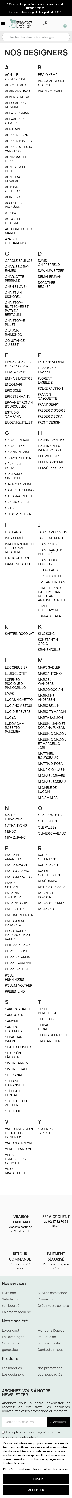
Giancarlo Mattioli (14, 476)
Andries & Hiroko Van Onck (19, 149)
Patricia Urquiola (13, 895)
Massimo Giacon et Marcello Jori (52, 743)
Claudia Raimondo (13, 332)
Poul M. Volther (18, 985)
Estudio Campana (13, 414)
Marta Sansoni (51, 717)
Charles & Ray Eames (17, 268)
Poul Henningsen (15, 977)
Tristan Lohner (51, 1041)
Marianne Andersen (46, 697)
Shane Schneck (18, 1047)
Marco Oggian (50, 689)
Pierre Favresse (18, 963)
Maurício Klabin (51, 769)
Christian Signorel (13, 294)
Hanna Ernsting (51, 440)
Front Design (49, 422)
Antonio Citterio (12, 189)
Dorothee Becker (46, 284)
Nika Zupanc (15, 837)
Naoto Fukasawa (13, 817)
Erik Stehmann (17, 396)
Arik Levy (12, 197)
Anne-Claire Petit (15, 169)
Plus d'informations (16, 1469)
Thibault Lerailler (46, 1027)
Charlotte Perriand (14, 278)
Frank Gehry (48, 404)
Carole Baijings (18, 260)
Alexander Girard (14, 121)
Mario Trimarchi (52, 711)
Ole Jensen (47, 821)
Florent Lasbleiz (45, 380)
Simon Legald (16, 1069)
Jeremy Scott (50, 576)
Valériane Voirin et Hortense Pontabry (19, 1133)
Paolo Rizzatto (18, 877)
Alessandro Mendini (15, 105)
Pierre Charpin (17, 957)
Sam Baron (14, 1015)
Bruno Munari (50, 91)
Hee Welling (48, 456)
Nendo (10, 831)
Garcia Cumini (17, 452)
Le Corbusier (16, 667)
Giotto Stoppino (19, 490)
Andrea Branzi (17, 135)
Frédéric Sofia (50, 416)
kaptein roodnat (19, 633)
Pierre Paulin (16, 969)
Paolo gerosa (17, 871)
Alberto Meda (17, 97)
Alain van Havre (18, 91)
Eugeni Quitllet (19, 422)
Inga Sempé (14, 538)
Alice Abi (12, 129)
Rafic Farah (48, 865)
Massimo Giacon (52, 733)
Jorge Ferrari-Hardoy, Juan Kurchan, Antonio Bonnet (52, 594)
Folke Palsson (50, 388)
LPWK (9, 693)
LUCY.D (10, 717)
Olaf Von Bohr (50, 815)
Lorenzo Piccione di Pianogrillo (15, 683)
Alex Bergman (17, 113)
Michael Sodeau (52, 781)
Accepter (36, 1490)
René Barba (47, 881)
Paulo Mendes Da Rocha (17, 923)
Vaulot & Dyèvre (19, 1143)
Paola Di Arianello (13, 857)
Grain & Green (17, 502)
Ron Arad (46, 909)
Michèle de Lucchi (47, 789)
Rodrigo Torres (51, 903)
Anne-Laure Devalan (15, 179)
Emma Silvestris (19, 378)
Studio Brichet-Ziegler (18, 1103)
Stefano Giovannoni (14, 1083)
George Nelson (18, 458)
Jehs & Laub (48, 570)
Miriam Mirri (48, 797)
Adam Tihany (15, 85)
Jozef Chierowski (48, 608)
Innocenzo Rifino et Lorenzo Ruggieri (19, 548)
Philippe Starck (18, 945)
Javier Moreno (50, 538)
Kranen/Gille (49, 649)
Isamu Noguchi (18, 564)
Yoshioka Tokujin (46, 1131)
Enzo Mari (13, 384)
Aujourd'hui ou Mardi (18, 231)
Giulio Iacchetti (19, 496)
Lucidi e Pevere (18, 711)
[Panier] (63, 23)
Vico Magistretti (15, 1171)
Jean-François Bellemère (50, 552)
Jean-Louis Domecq (47, 562)
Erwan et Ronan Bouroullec (19, 404)
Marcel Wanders (46, 681)
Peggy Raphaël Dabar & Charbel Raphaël (19, 935)
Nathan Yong (16, 825)
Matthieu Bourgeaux (48, 755)
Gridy (9, 508)
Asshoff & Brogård (13, 205)
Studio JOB (14, 1111)
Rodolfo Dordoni (45, 895)
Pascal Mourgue (13, 885)
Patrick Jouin (16, 903)
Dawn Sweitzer (51, 270)
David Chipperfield (49, 262)
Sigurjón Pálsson (13, 1055)
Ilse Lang (13, 532)
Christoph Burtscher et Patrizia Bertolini (17, 308)
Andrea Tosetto (19, 141)
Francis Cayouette (47, 396)
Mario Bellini (49, 705)
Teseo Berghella (47, 1011)
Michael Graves (51, 775)
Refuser (36, 1479)
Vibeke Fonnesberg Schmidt (15, 1159)
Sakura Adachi (17, 1009)
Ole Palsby (47, 827)
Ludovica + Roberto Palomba (14, 727)
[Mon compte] (51, 23)
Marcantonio (50, 673)
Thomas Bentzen (52, 1035)
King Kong (46, 633)
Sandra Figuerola (14, 1029)
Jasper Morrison (52, 532)
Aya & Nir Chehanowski (17, 241)
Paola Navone (17, 865)
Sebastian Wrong (13, 1039)
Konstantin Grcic (48, 641)
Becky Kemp (47, 74)
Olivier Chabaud (52, 833)
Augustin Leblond (13, 221)
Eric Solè (13, 390)
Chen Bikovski (16, 286)
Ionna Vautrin (17, 558)
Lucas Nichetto (19, 699)
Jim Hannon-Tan (51, 582)
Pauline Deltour (19, 915)
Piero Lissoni (16, 951)
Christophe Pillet (15, 322)
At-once (12, 213)
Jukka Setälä (49, 616)
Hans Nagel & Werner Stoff (50, 448)
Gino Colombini (18, 484)
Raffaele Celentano (47, 857)
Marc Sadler (49, 667)
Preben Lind (15, 991)
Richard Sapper (51, 887)
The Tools (46, 1019)
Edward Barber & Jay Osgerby (18, 364)
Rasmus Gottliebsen (49, 873)
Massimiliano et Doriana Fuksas (51, 725)
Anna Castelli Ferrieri (17, 159)
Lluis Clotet (16, 673)
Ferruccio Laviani (47, 370)
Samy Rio (12, 1021)
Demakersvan (49, 276)
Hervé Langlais (51, 468)
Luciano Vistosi (18, 705)
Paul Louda (15, 909)
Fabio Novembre (51, 362)
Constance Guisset (15, 342)
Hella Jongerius (52, 462)
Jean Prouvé (48, 544)
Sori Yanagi (14, 1075)
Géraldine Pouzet (14, 466)
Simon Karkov (16, 1063)
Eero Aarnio (15, 372)
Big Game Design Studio (51, 83)
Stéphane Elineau (13, 1093)
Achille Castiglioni (15, 76)
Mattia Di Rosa (50, 763)
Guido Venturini (18, 514)
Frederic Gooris (52, 410)
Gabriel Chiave (17, 440)
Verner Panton (18, 1149)
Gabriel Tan (15, 446)
